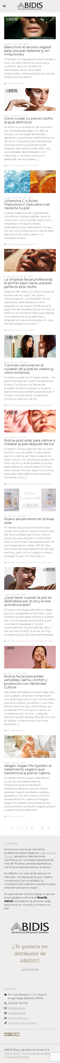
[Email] (6, 1034)
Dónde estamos (18, 1018)
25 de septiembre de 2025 (18, 198)
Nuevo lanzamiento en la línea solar (29, 521)
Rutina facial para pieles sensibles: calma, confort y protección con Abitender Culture (25, 681)
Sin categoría (30, 330)
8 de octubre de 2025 (16, 116)
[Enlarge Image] (30, 28)
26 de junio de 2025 (15, 673)
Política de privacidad (36, 1053)
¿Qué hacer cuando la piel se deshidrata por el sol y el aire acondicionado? (27, 601)
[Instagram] (13, 1034)
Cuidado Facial (19, 83)
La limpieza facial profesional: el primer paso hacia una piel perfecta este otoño (28, 283)
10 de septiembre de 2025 (18, 276)
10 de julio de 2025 (15, 595)
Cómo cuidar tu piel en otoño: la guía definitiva (28, 120)
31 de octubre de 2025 (16, 44)
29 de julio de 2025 (15, 516)
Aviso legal (12, 1053)
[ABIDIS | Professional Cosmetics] (30, 6)
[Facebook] (9, 1034)
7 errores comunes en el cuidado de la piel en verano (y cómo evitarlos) (29, 369)
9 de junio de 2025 (14, 763)
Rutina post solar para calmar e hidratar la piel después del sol (29, 442)
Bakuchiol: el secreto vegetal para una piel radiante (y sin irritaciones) (27, 50)
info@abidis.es (17, 1008)
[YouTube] (17, 1034)
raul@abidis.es (17, 1013)
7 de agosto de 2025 (15, 437)
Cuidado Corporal (20, 165)
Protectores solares (45, 405)
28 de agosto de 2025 (16, 362)
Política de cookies (17, 1056)
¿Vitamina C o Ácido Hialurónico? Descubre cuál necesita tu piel (27, 204)
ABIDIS (8, 83)
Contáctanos (30, 969)
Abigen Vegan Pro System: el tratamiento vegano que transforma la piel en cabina (28, 769)
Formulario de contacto (22, 1022)
